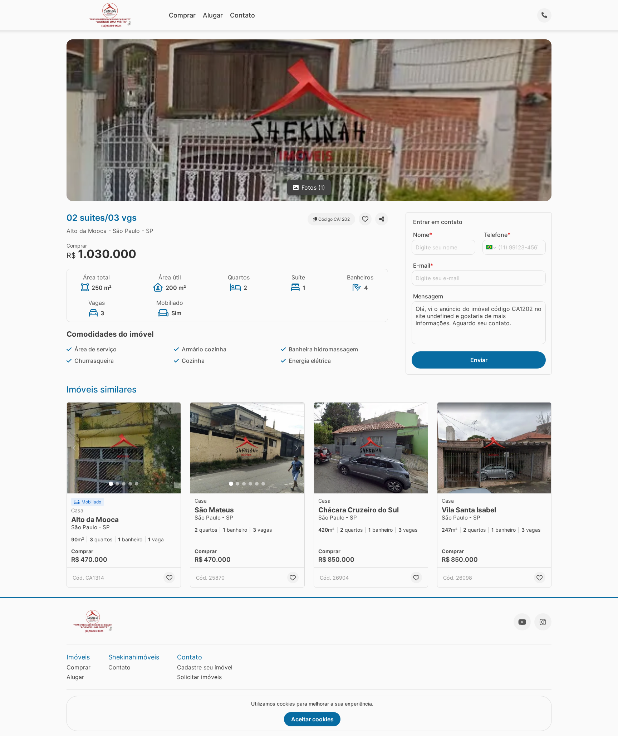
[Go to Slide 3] (124, 484)
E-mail (423, 265)
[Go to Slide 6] (263, 484)
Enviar (478, 360)
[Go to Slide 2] (117, 484)
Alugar (213, 15)
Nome (422, 234)
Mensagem (428, 296)
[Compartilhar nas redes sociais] (381, 219)
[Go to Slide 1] (111, 484)
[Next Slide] (173, 448)
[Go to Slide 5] (136, 484)
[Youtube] (522, 621)
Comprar (182, 15)
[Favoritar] (365, 219)
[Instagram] (542, 621)
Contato (242, 15)
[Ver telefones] (544, 15)
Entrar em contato (437, 221)
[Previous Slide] (74, 448)
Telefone (497, 234)
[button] (124, 448)
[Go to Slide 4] (130, 484)
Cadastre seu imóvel (204, 667)
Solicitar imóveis (199, 677)
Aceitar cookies (312, 719)
